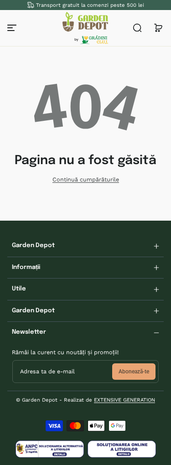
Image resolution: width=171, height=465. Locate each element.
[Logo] (85, 28)
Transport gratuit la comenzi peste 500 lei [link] (90, 5)
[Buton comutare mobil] (12, 27)
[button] (137, 27)
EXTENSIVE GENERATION (124, 400)
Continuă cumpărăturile (85, 179)
